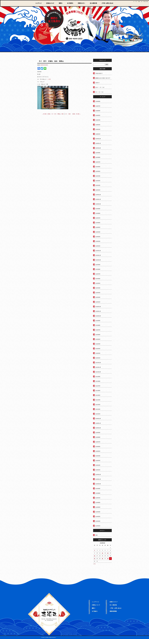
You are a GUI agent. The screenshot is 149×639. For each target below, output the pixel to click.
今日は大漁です (99, 73)
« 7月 (94, 563)
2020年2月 (97, 465)
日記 (96, 535)
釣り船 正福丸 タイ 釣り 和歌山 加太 (53, 114)
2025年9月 (97, 152)
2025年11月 (98, 143)
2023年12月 (98, 250)
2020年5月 (97, 451)
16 (94, 555)
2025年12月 (98, 138)
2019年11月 (98, 479)
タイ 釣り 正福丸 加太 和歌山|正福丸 (140, 1)
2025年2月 (97, 185)
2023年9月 (97, 264)
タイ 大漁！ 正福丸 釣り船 (73, 114)
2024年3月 (97, 236)
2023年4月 (97, 288)
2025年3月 (97, 180)
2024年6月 (97, 222)
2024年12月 (98, 194)
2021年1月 (97, 414)
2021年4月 (97, 400)
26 (102, 558)
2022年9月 (97, 320)
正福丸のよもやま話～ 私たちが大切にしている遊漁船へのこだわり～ (103, 78)
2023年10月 (98, 260)
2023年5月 (97, 283)
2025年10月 (98, 148)
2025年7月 (97, 162)
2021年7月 (97, 386)
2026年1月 (97, 134)
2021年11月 (98, 367)
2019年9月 (97, 488)
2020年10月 (98, 428)
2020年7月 (97, 442)
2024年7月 (97, 218)
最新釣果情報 (113, 611)
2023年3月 (97, 292)
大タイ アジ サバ (99, 87)
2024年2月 (97, 241)
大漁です (97, 82)
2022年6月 (97, 334)
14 (107, 553)
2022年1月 (97, 358)
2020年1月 (97, 470)
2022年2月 (97, 353)
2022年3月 (97, 348)
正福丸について (50, 3)
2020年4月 (97, 456)
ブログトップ (102, 60)
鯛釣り (60, 3)
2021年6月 (97, 390)
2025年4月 (97, 176)
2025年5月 (97, 171)
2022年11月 (98, 311)
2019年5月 (97, 507)
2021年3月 (97, 404)
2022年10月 (98, 316)
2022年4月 (97, 344)
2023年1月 (97, 302)
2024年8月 (97, 213)
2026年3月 (97, 124)
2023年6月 (97, 278)
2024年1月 (97, 246)
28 (107, 558)
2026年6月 (97, 110)
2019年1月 (97, 526)
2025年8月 (97, 157)
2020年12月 (98, 418)
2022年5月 (97, 339)
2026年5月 (97, 115)
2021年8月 (97, 381)
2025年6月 (97, 166)
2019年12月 (98, 474)
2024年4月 (97, 232)
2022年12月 (98, 306)
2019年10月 (98, 484)
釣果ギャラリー (80, 3)
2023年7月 (97, 274)
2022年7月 (97, 330)
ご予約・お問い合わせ (107, 3)
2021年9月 (97, 376)
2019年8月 (97, 493)
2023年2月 (97, 297)
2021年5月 (97, 395)
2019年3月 (97, 516)
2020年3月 (97, 460)
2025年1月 (97, 190)
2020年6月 (97, 446)
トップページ (39, 3)
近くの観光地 (92, 3)
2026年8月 (97, 101)
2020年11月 (98, 423)
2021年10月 (98, 372)
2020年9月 (97, 432)
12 (102, 553)
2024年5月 (97, 227)
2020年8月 (97, 437)
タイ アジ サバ (99, 92)
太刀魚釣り (69, 3)
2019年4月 (97, 512)
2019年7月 (97, 498)
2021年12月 (98, 362)
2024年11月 (98, 199)
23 (94, 558)
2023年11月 (98, 255)
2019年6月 (97, 502)
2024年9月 (97, 208)
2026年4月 (97, 120)
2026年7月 (97, 106)
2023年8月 (97, 269)
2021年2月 (97, 409)
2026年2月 (97, 129)
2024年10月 (98, 204)
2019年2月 (97, 521)
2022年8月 (97, 325)
